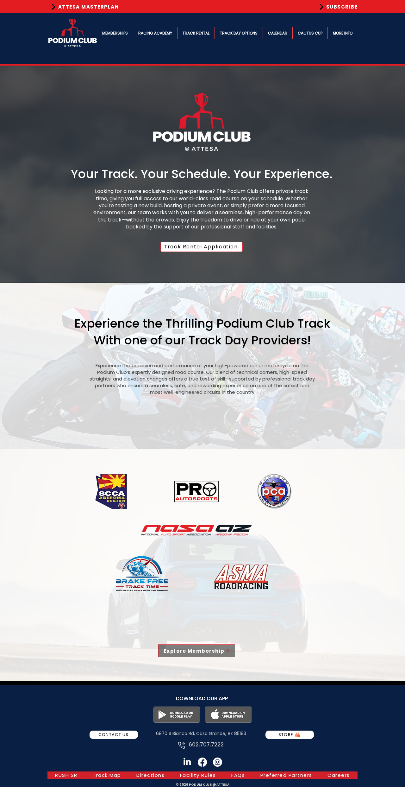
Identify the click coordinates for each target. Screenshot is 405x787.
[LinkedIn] (187, 762)
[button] (115, 33)
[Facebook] (202, 762)
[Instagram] (217, 762)
